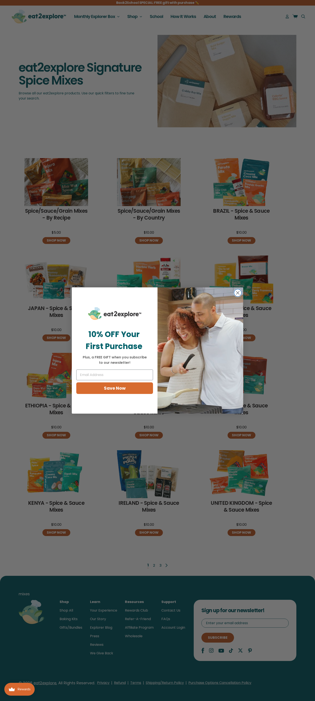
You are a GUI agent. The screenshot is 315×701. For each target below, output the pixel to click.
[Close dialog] (238, 293)
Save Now (115, 388)
